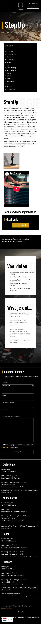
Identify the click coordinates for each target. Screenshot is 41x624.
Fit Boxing (10, 62)
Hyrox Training (11, 68)
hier (5, 448)
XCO (8, 84)
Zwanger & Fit (11, 89)
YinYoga (9, 87)
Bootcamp (10, 52)
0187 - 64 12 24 (6, 476)
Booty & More (11, 54)
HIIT (8, 65)
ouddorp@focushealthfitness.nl (12, 575)
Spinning (9, 76)
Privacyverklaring (7, 608)
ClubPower (10, 60)
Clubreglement (22, 617)
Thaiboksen (10, 81)
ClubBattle (10, 57)
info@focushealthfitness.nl (10, 478)
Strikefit (9, 78)
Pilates (9, 73)
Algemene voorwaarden (9, 617)
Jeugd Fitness (11, 70)
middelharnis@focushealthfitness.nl (14, 512)
